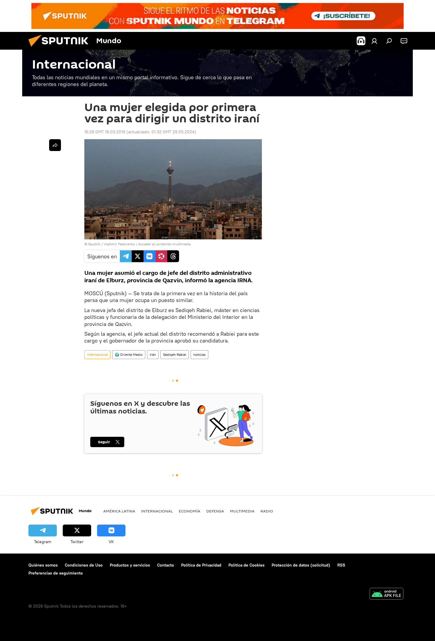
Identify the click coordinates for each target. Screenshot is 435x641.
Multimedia (242, 511)
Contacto (165, 565)
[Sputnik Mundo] (60, 48)
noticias (199, 354)
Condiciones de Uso (84, 565)
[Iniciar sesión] (374, 41)
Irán (153, 354)
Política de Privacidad (201, 565)
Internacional (97, 354)
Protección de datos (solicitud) (301, 565)
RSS (341, 565)
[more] (55, 145)
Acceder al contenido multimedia (164, 244)
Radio (266, 511)
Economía (189, 511)
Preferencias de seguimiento (55, 573)
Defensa (215, 511)
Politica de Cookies (246, 565)
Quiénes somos (43, 565)
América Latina (119, 511)
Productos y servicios (130, 565)
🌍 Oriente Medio (129, 354)
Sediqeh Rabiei (174, 354)
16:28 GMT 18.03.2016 (104, 131)
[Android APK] (386, 594)
